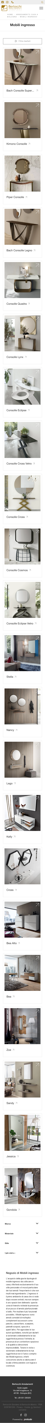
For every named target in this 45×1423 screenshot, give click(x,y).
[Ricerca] (42, 2)
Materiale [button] (9, 1233)
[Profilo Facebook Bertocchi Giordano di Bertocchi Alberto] (2, 2)
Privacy (20, 1407)
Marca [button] (8, 1224)
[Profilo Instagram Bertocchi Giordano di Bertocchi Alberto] (7, 2)
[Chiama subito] (12, 2)
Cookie (27, 1407)
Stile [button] (7, 1243)
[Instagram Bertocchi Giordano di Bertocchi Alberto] (25, 1414)
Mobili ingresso (28, 17)
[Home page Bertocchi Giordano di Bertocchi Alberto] (12, 8)
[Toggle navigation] (41, 8)
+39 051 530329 (24, 1398)
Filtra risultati (24, 41)
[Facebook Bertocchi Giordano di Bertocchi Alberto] (20, 1414)
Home (10, 14)
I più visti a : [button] (10, 1253)
